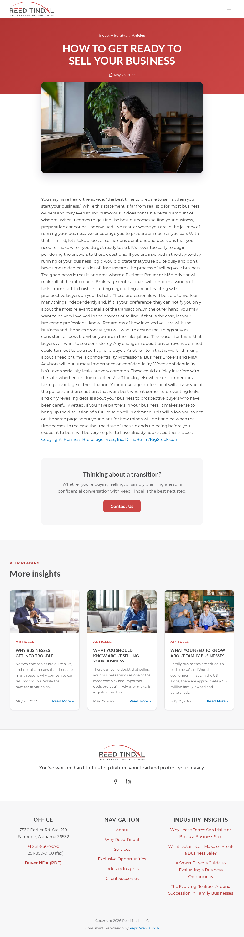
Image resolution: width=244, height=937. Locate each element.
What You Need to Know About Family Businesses (197, 653)
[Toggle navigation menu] (229, 9)
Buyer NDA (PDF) (43, 862)
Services (122, 849)
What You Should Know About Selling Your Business (116, 655)
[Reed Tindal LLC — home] (32, 9)
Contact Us (122, 506)
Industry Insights (113, 35)
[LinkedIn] (128, 781)
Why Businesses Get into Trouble (35, 653)
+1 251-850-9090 (43, 846)
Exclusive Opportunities (122, 858)
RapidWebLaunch (144, 928)
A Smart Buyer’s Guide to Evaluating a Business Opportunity (200, 869)
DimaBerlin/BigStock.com (152, 439)
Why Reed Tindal (122, 839)
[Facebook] (115, 781)
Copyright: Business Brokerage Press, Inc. (82, 439)
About (122, 829)
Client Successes (122, 878)
